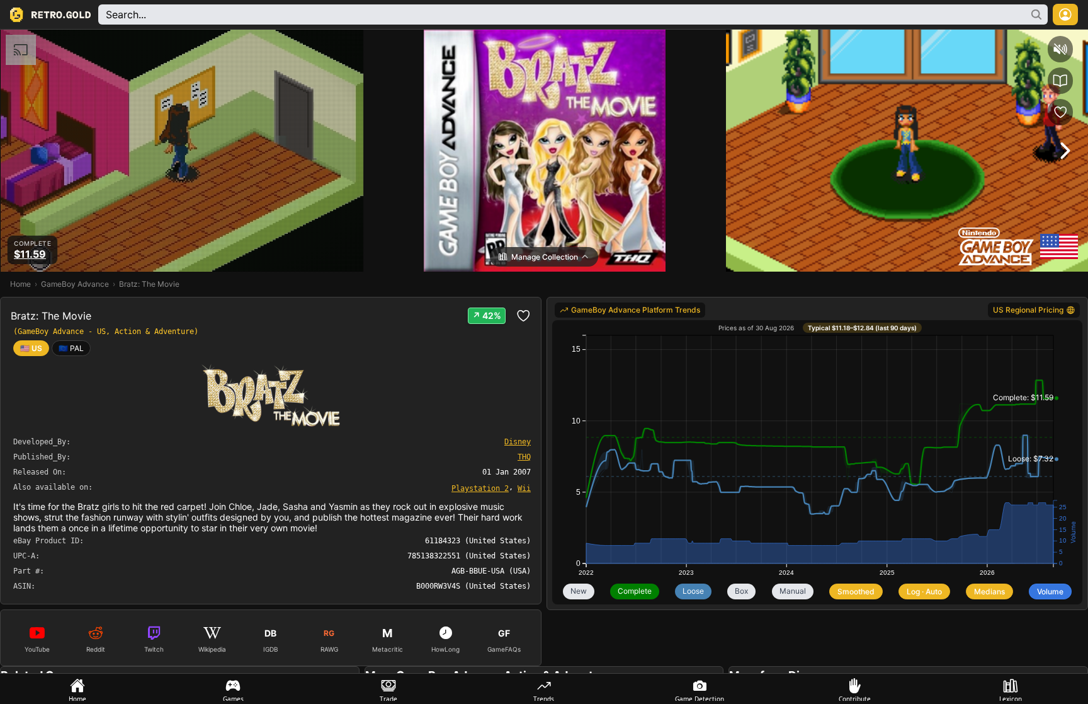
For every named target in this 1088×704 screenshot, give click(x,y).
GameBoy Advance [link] (75, 284)
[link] (71, 348)
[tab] (78, 689)
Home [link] (20, 284)
